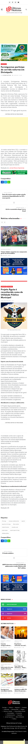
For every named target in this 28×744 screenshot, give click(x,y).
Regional (22, 687)
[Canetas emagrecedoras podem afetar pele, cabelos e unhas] (7, 632)
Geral (2, 665)
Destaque (3, 249)
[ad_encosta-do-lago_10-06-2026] (14, 56)
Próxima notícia (20, 207)
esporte (23, 521)
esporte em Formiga (6, 524)
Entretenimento (11, 715)
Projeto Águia (5, 530)
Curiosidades (10, 713)
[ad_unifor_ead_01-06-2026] (14, 270)
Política (14, 719)
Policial (11, 707)
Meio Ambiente (20, 717)
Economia (19, 713)
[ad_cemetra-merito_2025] (14, 48)
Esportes (8, 249)
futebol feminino (5, 527)
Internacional (14, 709)
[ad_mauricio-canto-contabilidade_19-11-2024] (14, 262)
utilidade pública (5, 533)
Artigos (16, 664)
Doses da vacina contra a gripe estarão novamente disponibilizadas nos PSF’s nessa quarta (14, 196)
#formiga (4, 521)
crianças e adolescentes (14, 521)
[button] (2, 222)
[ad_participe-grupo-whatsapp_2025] (14, 172)
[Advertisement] (14, 30)
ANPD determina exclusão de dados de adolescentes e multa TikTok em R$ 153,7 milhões (14, 566)
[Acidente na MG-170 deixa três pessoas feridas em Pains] (21, 679)
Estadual (24, 707)
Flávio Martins (16, 524)
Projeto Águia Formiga (14, 530)
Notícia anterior (8, 192)
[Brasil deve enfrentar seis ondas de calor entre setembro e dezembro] (21, 632)
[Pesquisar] (26, 9)
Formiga (8, 687)
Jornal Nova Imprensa (16, 168)
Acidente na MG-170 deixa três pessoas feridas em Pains (21, 691)
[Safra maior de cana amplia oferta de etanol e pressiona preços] (7, 656)
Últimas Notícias (7, 75)
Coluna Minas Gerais (6, 664)
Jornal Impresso (9, 717)
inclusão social (15, 527)
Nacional (6, 709)
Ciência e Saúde (18, 640)
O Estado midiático (8, 553)
